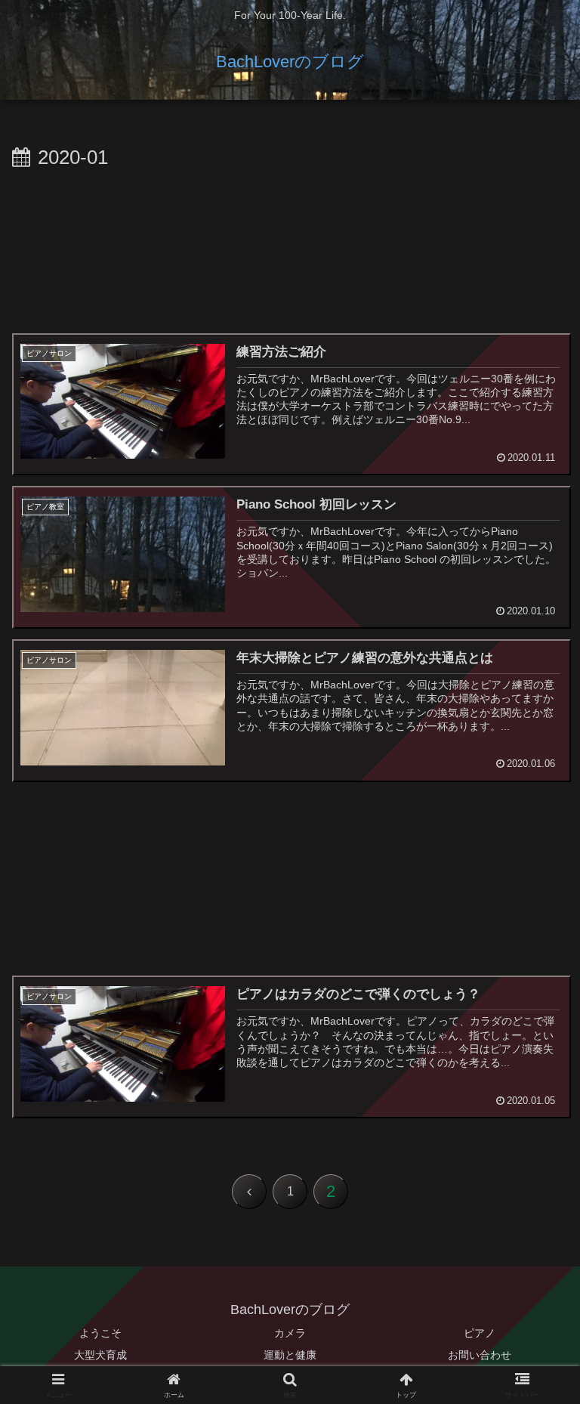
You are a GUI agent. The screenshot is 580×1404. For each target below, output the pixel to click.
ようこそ (100, 1333)
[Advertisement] (290, 248)
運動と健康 (290, 1355)
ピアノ (479, 1333)
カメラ (290, 1333)
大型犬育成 (100, 1355)
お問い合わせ (479, 1355)
